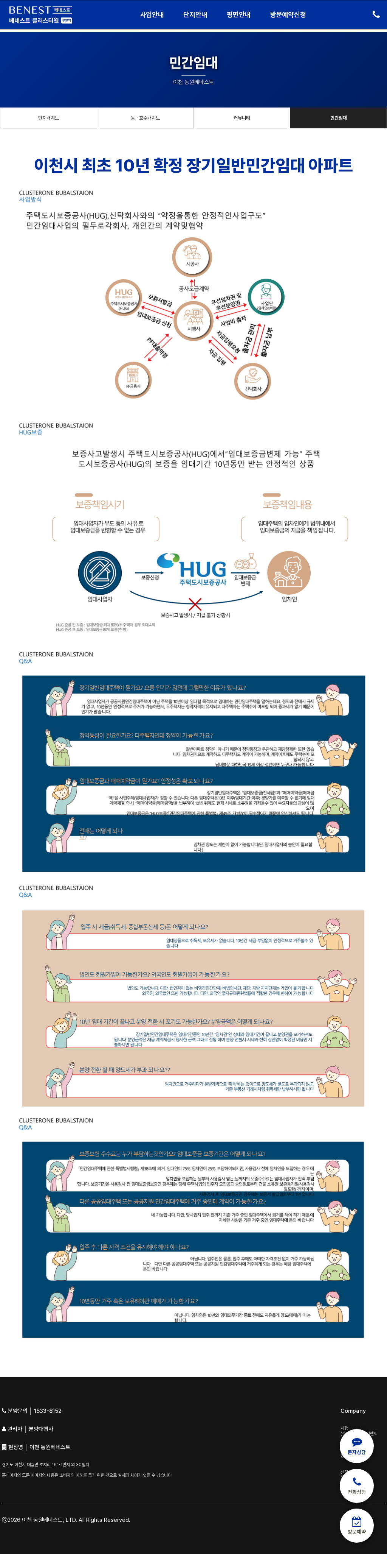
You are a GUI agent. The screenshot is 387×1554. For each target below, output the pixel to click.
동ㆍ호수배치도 (145, 118)
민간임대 (338, 118)
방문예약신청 (288, 15)
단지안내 (195, 15)
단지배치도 (48, 118)
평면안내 (239, 15)
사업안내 (152, 15)
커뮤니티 (242, 118)
